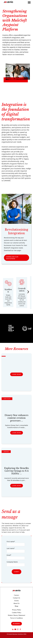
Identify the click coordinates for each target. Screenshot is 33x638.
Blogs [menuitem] (16, 606)
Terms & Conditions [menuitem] (16, 618)
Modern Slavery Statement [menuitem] (16, 615)
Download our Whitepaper (12, 258)
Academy (16, 623)
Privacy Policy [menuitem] (16, 610)
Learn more (16, 374)
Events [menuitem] (16, 600)
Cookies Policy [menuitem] (16, 612)
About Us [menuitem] (16, 603)
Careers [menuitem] (16, 595)
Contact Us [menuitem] (16, 598)
